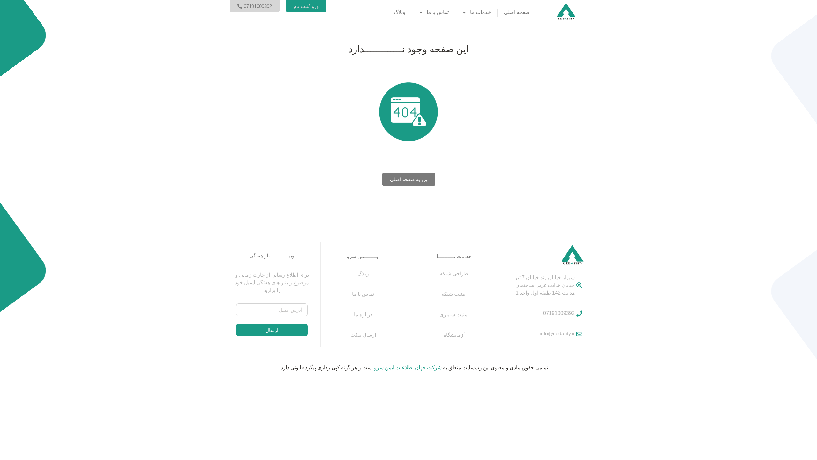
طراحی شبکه (454, 273)
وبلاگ (399, 12)
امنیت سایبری (454, 314)
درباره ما (363, 314)
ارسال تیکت (363, 335)
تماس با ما (438, 12)
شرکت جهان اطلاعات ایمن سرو (408, 367)
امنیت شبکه (454, 294)
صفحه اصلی (517, 12)
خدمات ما (480, 12)
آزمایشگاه (454, 335)
